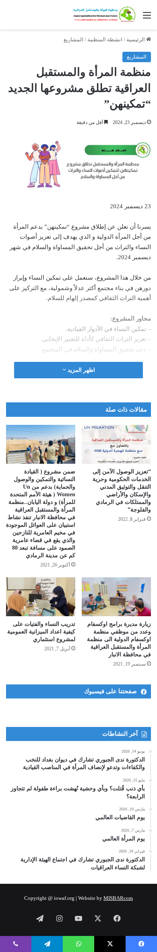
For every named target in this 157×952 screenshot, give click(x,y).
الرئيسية (136, 40)
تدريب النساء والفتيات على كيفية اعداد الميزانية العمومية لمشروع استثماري (41, 631)
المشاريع (73, 40)
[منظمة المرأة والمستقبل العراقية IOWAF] (104, 15)
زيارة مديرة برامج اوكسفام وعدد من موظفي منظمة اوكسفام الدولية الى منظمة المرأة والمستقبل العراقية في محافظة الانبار (119, 639)
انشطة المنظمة (104, 40)
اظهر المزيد (80, 370)
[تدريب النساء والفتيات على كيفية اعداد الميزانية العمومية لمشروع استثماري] (40, 596)
